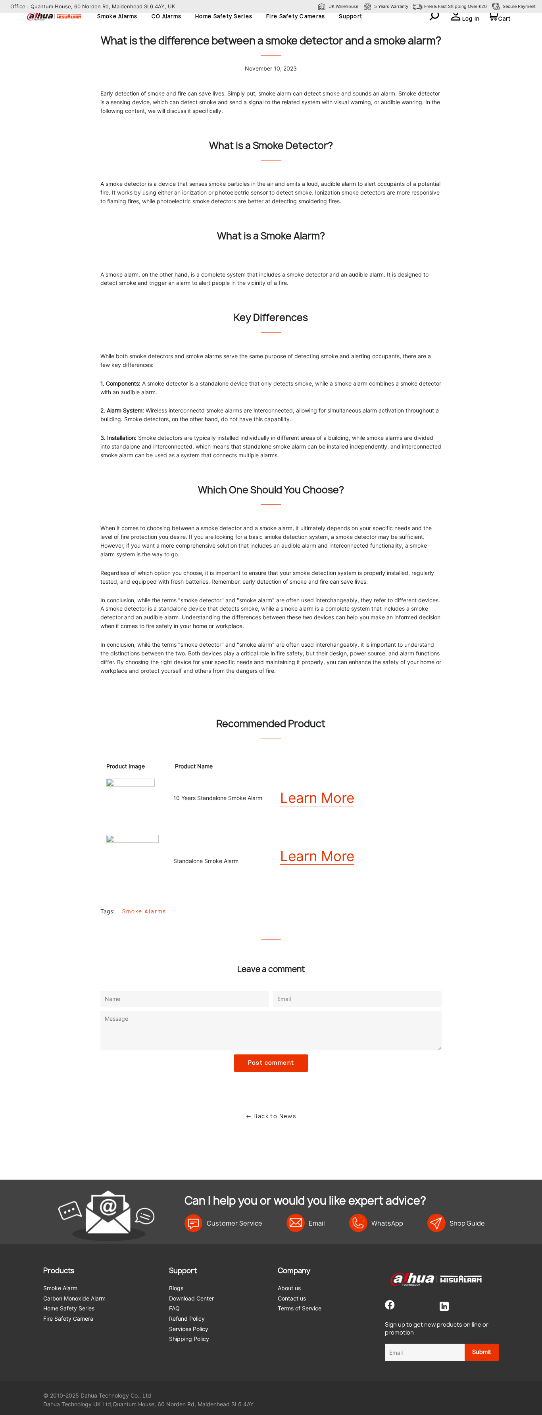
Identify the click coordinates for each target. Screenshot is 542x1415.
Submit (481, 1352)
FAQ (174, 1308)
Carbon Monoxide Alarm (74, 1298)
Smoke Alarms (117, 16)
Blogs (176, 1288)
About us (289, 1288)
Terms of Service (299, 1308)
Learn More (317, 797)
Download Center (191, 1298)
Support (350, 16)
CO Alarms (166, 16)
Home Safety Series (223, 16)
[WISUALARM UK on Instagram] (425, 1306)
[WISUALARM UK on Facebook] (390, 1306)
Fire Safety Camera (68, 1318)
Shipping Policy (189, 1338)
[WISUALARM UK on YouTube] (409, 1306)
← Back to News (271, 1116)
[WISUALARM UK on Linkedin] (444, 1306)
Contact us (292, 1298)
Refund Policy (187, 1318)
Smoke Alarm (60, 1288)
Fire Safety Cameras (295, 16)
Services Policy (188, 1328)
